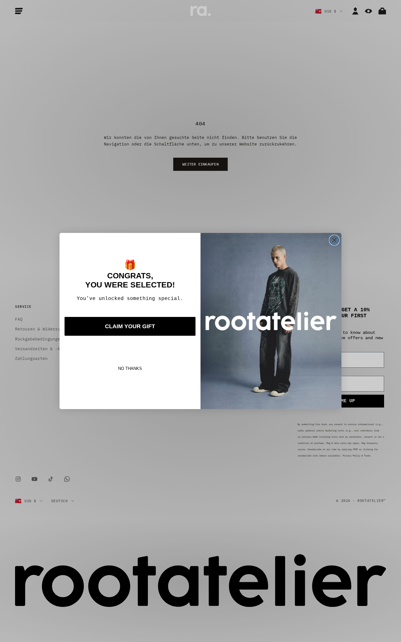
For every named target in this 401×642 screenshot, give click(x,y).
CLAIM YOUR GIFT (130, 326)
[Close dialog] (334, 240)
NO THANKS (130, 368)
